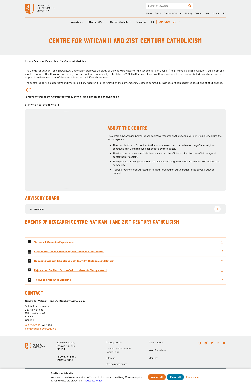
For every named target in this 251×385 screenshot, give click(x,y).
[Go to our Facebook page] (200, 343)
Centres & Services (173, 13)
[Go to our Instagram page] (218, 343)
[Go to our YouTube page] (224, 343)
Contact (216, 13)
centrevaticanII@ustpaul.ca (40, 328)
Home (28, 61)
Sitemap (110, 357)
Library (188, 13)
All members (37, 209)
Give (207, 13)
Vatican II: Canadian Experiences (54, 242)
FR (224, 13)
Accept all (157, 377)
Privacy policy (114, 342)
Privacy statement (93, 380)
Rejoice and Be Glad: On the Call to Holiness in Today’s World (70, 270)
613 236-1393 (33, 325)
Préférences (192, 377)
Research (141, 22)
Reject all (175, 377)
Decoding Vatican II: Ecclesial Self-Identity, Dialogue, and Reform (74, 260)
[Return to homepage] (40, 9)
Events (158, 13)
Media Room (156, 342)
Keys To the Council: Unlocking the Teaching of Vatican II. (69, 251)
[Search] (189, 6)
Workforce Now (158, 350)
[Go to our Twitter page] (206, 343)
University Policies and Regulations (118, 350)
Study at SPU (95, 22)
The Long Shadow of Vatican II (52, 279)
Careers (198, 13)
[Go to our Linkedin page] (212, 343)
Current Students (119, 22)
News (149, 13)
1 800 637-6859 (66, 356)
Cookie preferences (116, 364)
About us (76, 22)
